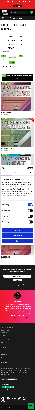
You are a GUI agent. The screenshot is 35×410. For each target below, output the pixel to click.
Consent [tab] (6, 173)
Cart (31, 12)
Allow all (17, 230)
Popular (8, 75)
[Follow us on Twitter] (19, 399)
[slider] (4, 59)
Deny (17, 241)
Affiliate (3, 335)
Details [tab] (17, 173)
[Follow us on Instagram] (24, 399)
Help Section (5, 342)
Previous (2, 306)
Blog (2, 351)
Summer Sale (17, 18)
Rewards (4, 354)
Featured (31, 75)
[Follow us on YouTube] (8, 399)
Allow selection (17, 235)
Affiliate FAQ (5, 339)
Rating (17, 79)
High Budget (19, 75)
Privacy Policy (5, 330)
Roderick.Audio (6, 358)
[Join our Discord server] (3, 402)
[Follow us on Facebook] (2, 399)
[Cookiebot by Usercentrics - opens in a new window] (25, 168)
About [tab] (29, 173)
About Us (4, 332)
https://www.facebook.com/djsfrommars (17, 320)
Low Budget (13, 75)
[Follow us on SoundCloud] (14, 399)
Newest (3, 75)
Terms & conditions (7, 327)
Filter (12, 63)
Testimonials (5, 347)
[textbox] (19, 12)
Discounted (25, 75)
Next (33, 306)
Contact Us (5, 346)
